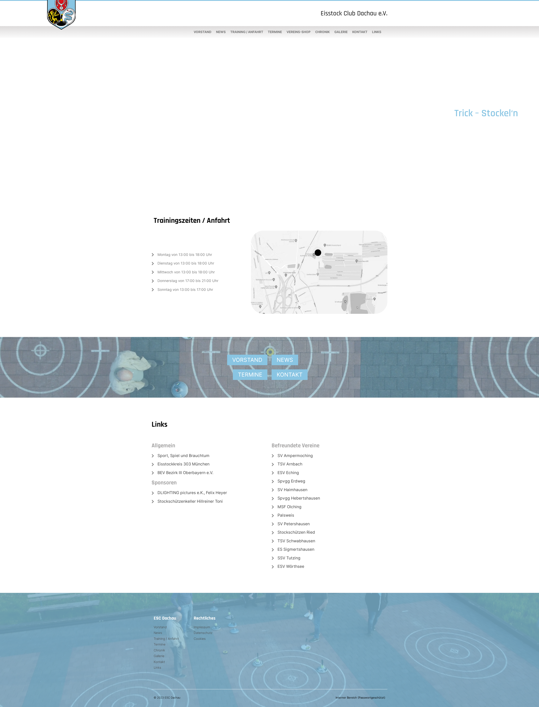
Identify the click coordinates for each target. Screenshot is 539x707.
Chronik (322, 32)
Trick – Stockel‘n (486, 113)
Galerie (341, 32)
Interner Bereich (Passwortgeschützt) (360, 697)
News (221, 32)
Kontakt (359, 32)
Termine (275, 32)
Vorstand (202, 32)
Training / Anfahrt (246, 32)
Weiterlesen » (506, 130)
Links (376, 32)
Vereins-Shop (299, 32)
